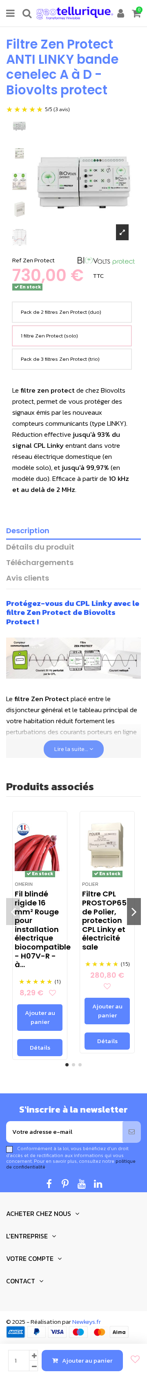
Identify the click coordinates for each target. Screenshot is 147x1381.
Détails (40, 1047)
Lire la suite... (71, 749)
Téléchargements (40, 563)
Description (27, 531)
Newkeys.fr (86, 1321)
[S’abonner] (131, 1132)
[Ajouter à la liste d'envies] (133, 1359)
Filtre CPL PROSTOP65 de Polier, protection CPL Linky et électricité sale (104, 920)
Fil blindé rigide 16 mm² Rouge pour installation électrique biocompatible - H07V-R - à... (43, 929)
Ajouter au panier (87, 1360)
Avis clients (27, 578)
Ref (17, 260)
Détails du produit (40, 547)
